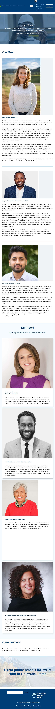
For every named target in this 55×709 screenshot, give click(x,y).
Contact (49, 6)
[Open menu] (31, 6)
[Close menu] (36, 1)
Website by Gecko (37, 705)
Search (26, 692)
